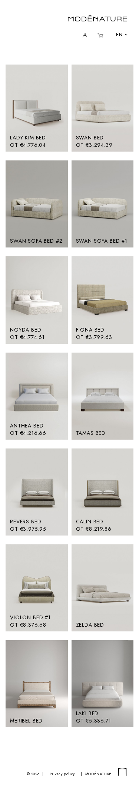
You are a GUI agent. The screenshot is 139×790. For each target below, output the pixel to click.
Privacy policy (62, 774)
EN (119, 34)
